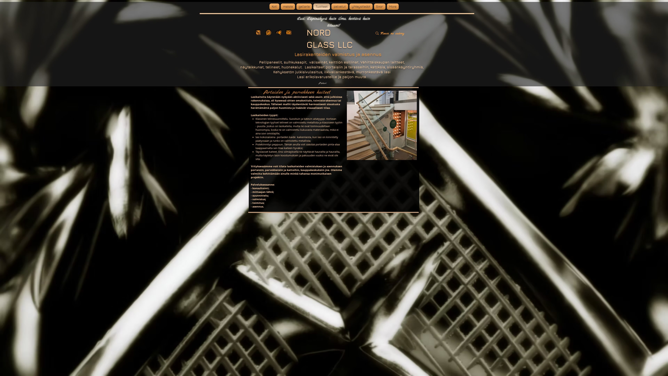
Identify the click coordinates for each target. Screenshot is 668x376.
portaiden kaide (286, 137)
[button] (382, 125)
